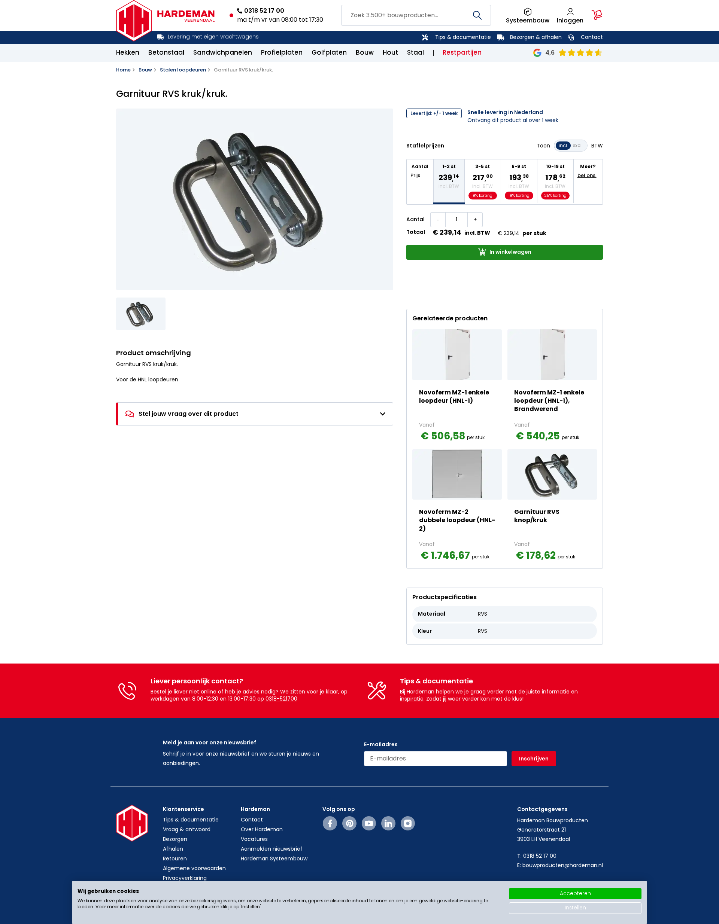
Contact (592, 37)
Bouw (365, 52)
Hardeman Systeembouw (274, 858)
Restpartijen (462, 52)
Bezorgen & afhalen (536, 37)
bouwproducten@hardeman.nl (562, 865)
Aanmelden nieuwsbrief (272, 849)
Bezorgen (175, 839)
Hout (390, 52)
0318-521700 (281, 698)
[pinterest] (349, 823)
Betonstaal (166, 52)
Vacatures (254, 839)
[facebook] (330, 823)
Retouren (175, 858)
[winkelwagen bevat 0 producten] (597, 15)
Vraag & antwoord (186, 829)
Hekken (127, 52)
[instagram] (408, 823)
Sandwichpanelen (222, 52)
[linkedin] (388, 823)
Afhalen (173, 849)
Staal (415, 52)
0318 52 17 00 (264, 10)
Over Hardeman (262, 829)
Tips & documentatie (463, 37)
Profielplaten (282, 52)
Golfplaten (329, 52)
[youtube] (369, 823)
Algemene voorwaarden (194, 868)
